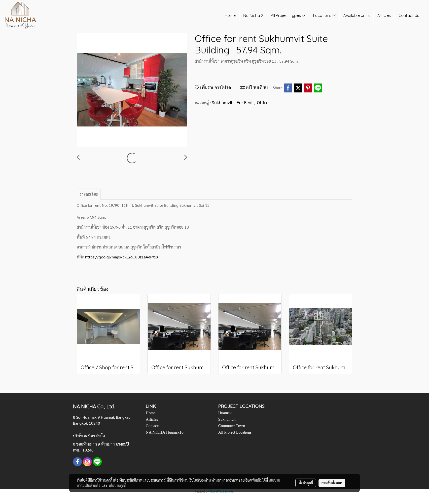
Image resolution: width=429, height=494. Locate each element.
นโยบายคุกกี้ (117, 485)
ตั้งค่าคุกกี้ (306, 483)
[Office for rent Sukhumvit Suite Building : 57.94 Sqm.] (132, 90)
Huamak (225, 413)
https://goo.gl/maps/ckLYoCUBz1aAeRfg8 (121, 256)
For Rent (245, 102)
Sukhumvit (223, 102)
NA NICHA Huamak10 (164, 432)
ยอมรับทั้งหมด (332, 483)
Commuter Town (231, 426)
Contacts (152, 426)
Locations (322, 15)
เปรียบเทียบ (256, 87)
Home (230, 15)
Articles (384, 15)
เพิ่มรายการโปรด (215, 87)
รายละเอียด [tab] (88, 194)
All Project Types (286, 15)
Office (262, 102)
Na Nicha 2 (253, 15)
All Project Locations (234, 432)
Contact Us (408, 15)
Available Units (356, 15)
